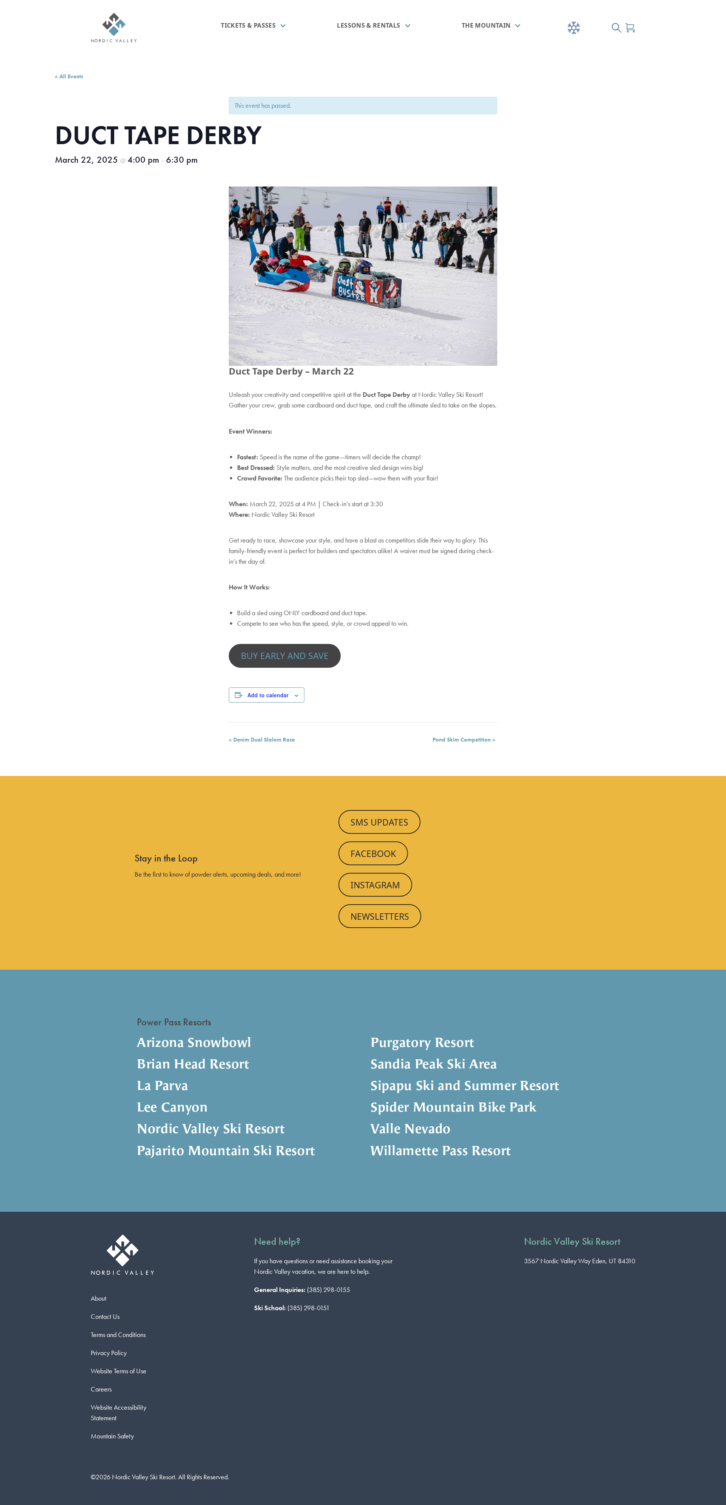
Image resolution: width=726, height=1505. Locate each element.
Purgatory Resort (423, 1043)
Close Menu (711, 70)
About (98, 1298)
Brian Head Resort (193, 1065)
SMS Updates (379, 822)
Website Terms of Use (118, 1371)
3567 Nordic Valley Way (579, 1260)
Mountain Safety (112, 1436)
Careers (101, 1389)
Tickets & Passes (248, 25)
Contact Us (105, 1316)
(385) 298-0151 (308, 1307)
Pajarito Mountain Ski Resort (226, 1151)
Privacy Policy (109, 1352)
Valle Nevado (411, 1130)
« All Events (69, 76)
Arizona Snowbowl (194, 1043)
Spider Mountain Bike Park (454, 1108)
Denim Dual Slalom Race (262, 739)
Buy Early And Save (285, 656)
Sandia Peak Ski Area (434, 1065)
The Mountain (486, 25)
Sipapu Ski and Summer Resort (465, 1086)
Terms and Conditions (118, 1334)
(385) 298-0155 (328, 1289)
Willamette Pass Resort (441, 1151)
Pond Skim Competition (464, 739)
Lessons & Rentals (368, 25)
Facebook (373, 853)
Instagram (375, 885)
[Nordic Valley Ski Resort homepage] (134, 27)
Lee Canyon (172, 1108)
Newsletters (380, 916)
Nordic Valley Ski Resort (211, 1130)
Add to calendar (268, 695)
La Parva (162, 1086)
